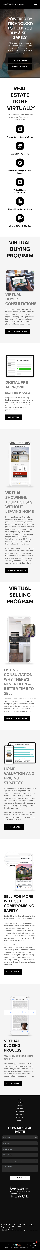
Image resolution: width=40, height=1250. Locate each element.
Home (20, 1100)
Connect (20, 1120)
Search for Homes (17, 570)
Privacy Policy (8, 1247)
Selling (20, 1108)
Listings (20, 1103)
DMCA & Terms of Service (21, 1247)
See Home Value (13, 827)
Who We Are (20, 1117)
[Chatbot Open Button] (34, 1244)
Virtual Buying (20, 60)
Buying (20, 1105)
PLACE (19, 1227)
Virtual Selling (19, 67)
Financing (20, 1111)
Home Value (20, 1114)
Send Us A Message (20, 1177)
